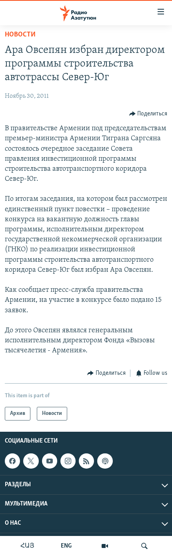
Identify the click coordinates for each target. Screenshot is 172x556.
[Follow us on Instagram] (68, 461)
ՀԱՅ (27, 546)
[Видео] (105, 546)
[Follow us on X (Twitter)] (30, 461)
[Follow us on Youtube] (49, 461)
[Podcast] (104, 461)
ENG (66, 546)
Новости (20, 34)
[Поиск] (144, 546)
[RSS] (86, 461)
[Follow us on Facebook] (12, 461)
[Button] (148, 114)
